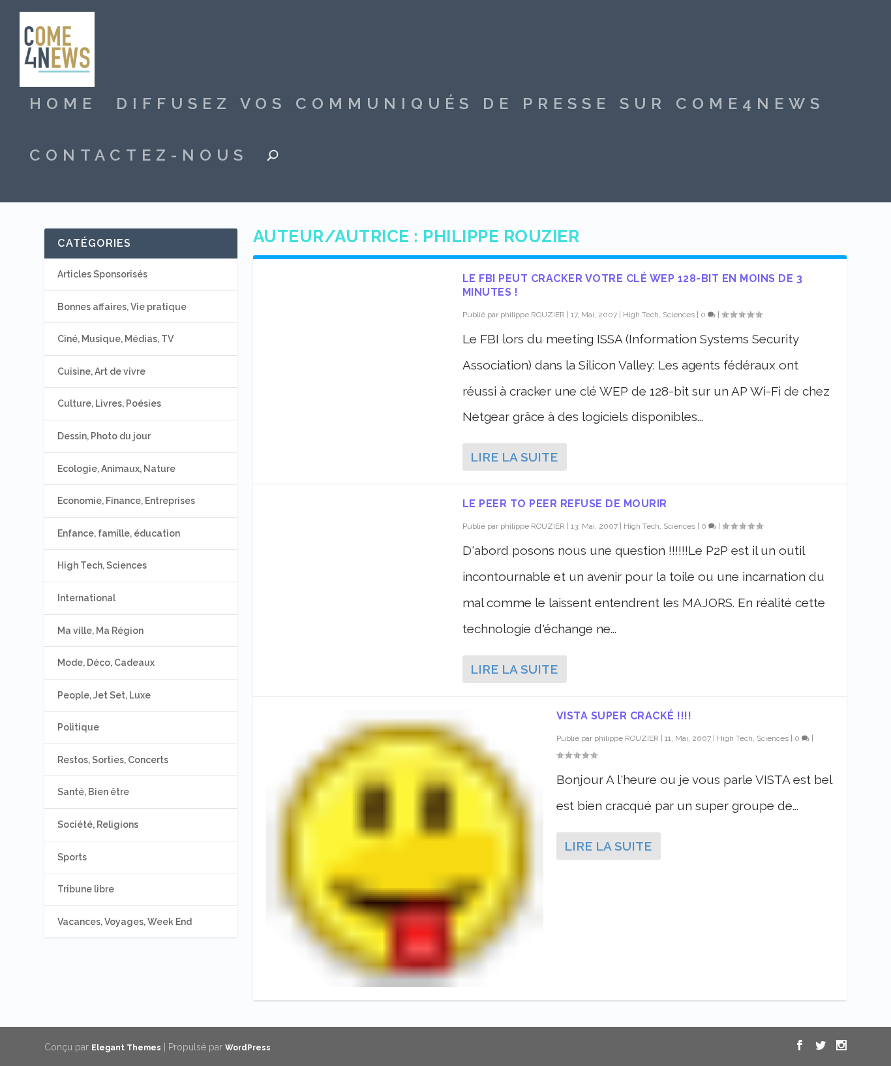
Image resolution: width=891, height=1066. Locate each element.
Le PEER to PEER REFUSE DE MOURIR (564, 503)
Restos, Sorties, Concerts (112, 760)
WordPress (248, 1047)
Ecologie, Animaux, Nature (116, 468)
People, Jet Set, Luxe (104, 695)
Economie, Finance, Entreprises (126, 500)
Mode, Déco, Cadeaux (106, 662)
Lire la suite (514, 457)
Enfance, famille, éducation (118, 533)
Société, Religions (97, 824)
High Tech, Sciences (659, 314)
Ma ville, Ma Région (100, 630)
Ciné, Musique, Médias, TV (115, 339)
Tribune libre (85, 889)
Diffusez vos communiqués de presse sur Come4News (470, 106)
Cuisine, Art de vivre (101, 371)
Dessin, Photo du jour (104, 436)
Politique (78, 727)
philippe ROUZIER (532, 314)
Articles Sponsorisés (102, 274)
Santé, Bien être (93, 792)
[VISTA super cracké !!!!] (404, 848)
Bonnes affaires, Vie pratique (122, 307)
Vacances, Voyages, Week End (124, 922)
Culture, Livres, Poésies (109, 403)
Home (63, 106)
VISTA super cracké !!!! (624, 716)
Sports (72, 857)
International (86, 598)
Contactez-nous (138, 157)
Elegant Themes (126, 1047)
